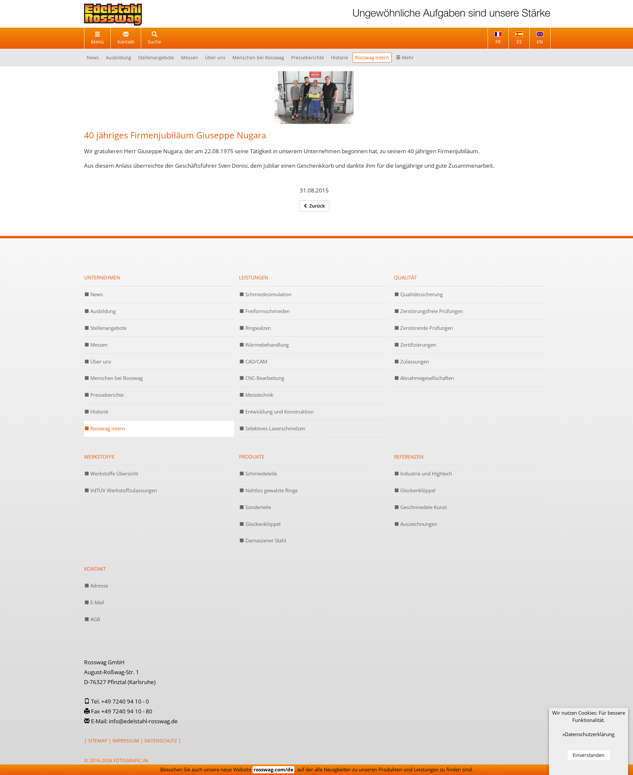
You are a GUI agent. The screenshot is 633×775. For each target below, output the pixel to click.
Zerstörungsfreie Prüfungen (431, 311)
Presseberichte (307, 57)
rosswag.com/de (273, 769)
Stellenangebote (156, 57)
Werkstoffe (99, 456)
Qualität (405, 277)
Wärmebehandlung (266, 344)
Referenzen (408, 456)
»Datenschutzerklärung (588, 734)
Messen (189, 57)
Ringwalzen (257, 328)
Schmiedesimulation (267, 294)
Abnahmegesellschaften (426, 378)
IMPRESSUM (125, 740)
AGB (94, 619)
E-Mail (96, 602)
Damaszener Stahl (265, 540)
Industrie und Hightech (425, 473)
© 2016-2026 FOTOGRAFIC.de (116, 760)
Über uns (215, 57)
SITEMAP (97, 740)
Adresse (98, 585)
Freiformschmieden (267, 311)
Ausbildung (118, 57)
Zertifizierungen (417, 344)
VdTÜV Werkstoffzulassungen (123, 490)
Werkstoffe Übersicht (113, 473)
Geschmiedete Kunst (423, 507)
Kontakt (95, 568)
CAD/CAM (255, 361)
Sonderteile (257, 507)
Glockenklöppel (262, 524)
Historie (339, 57)
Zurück (316, 206)
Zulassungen (414, 361)
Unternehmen (102, 277)
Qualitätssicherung (421, 294)
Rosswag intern (372, 57)
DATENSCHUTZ (160, 740)
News (93, 57)
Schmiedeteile (260, 473)
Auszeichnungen (418, 524)
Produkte (251, 456)
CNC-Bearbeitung (264, 378)
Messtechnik (258, 394)
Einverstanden (589, 755)
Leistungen (253, 277)
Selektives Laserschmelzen (274, 428)
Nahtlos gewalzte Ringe (271, 490)
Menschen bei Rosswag (258, 57)
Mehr (407, 57)
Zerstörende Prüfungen (426, 328)
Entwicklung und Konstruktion (279, 411)
